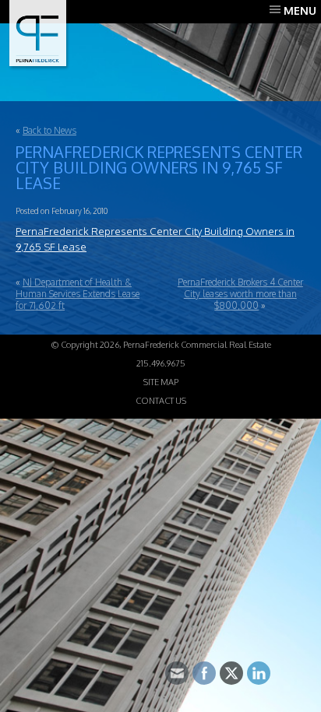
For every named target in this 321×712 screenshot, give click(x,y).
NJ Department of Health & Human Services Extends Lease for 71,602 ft (77, 293)
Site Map (160, 382)
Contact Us (161, 400)
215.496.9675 (160, 363)
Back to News (49, 130)
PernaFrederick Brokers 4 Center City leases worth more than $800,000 (240, 293)
